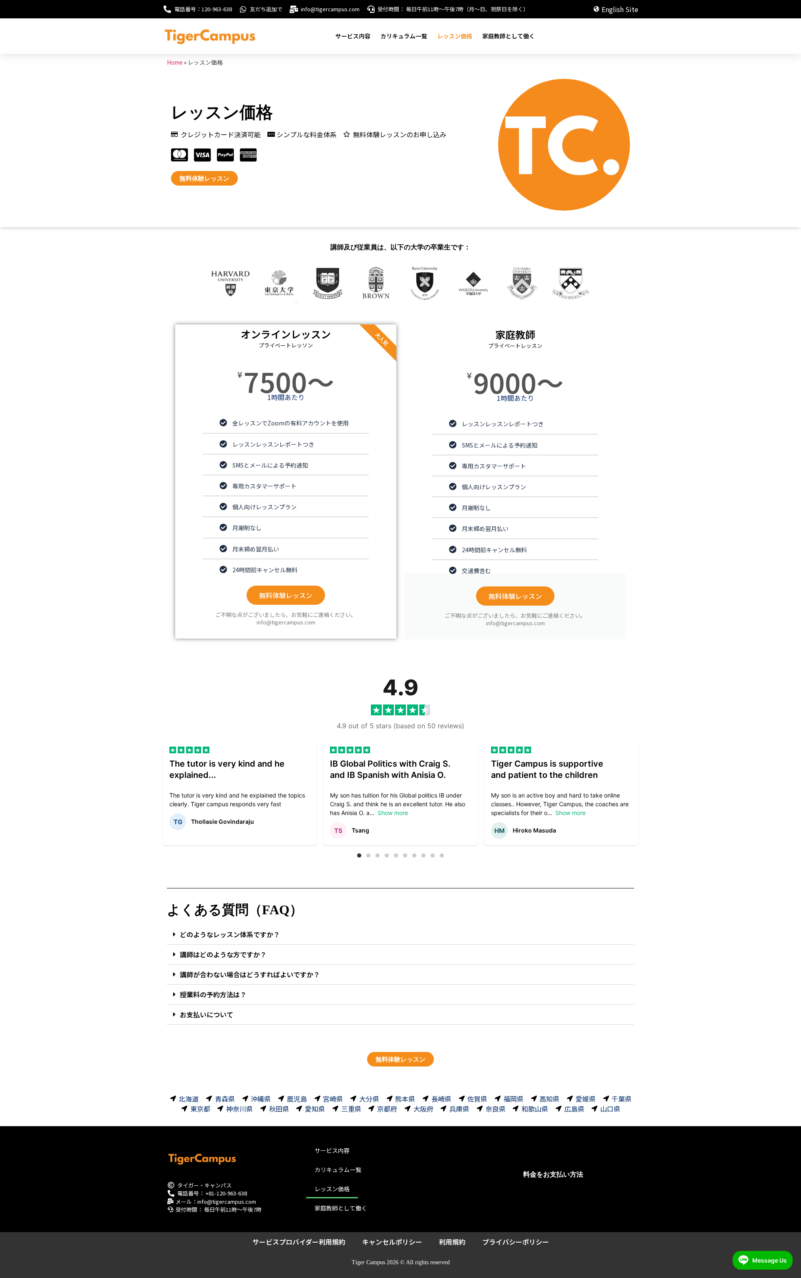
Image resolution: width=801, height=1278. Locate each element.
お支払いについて (206, 1014)
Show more (393, 812)
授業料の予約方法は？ (213, 994)
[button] (359, 855)
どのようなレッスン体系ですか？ (230, 934)
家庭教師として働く (508, 36)
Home (175, 62)
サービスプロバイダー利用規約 (298, 1242)
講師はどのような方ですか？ (223, 954)
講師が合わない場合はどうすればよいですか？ (250, 974)
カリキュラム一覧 (403, 36)
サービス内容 (352, 36)
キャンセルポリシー (392, 1242)
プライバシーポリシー (515, 1242)
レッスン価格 (454, 36)
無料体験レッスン (285, 595)
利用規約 (452, 1242)
